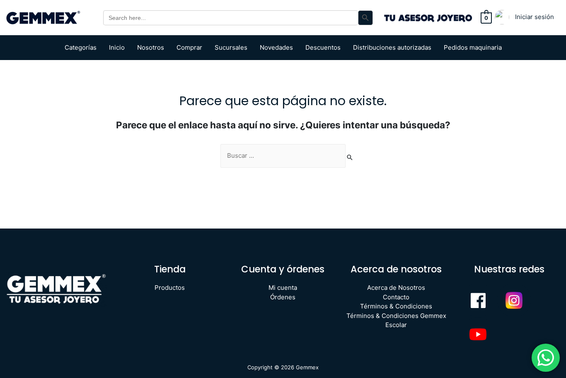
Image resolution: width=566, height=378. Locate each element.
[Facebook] (478, 300)
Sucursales (231, 47)
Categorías (81, 47)
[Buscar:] (283, 156)
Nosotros (150, 47)
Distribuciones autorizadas (392, 47)
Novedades (276, 47)
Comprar (189, 47)
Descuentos (323, 47)
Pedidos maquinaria (473, 47)
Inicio (117, 47)
